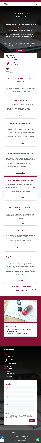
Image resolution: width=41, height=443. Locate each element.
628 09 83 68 (13, 59)
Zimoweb (25, 440)
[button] (38, 440)
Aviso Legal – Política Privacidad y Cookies (20, 438)
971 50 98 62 (13, 57)
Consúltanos (20, 115)
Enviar (31, 420)
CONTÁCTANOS (20, 50)
